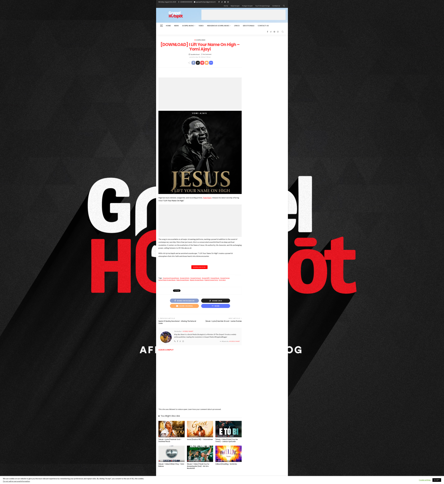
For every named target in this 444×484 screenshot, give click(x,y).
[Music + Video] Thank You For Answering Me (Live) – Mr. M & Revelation (198, 466)
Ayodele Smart (195, 54)
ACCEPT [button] (437, 480)
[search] (284, 6)
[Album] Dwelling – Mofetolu (226, 464)
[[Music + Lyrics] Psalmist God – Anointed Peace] (171, 429)
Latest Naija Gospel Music (167, 280)
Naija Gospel (235, 6)
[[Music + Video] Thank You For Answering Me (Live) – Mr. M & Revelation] (200, 454)
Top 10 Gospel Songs (262, 6)
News (176, 26)
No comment (207, 54)
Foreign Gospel (247, 6)
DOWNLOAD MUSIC (199, 267)
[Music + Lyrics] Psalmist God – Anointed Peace (169, 440)
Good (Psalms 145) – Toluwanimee (200, 439)
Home (226, 6)
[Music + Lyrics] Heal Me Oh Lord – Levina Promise (223, 321)
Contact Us (276, 6)
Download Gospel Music (171, 278)
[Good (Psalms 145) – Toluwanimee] (200, 429)
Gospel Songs (225, 278)
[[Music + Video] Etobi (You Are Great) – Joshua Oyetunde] (228, 429)
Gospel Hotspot (195, 278)
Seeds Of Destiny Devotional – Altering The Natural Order (177, 322)
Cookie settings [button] (425, 480)
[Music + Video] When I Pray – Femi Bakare (171, 465)
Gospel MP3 (206, 278)
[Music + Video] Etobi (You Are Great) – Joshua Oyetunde (226, 440)
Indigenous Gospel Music (218, 26)
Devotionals (248, 26)
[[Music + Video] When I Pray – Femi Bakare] (171, 454)
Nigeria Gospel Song (211, 280)
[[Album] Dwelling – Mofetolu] (228, 454)
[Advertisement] (243, 15)
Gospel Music (188, 26)
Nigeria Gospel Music (197, 280)
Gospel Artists (185, 278)
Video (201, 26)
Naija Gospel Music (182, 280)
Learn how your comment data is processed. (204, 409)
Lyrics (236, 26)
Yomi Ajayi (207, 198)
